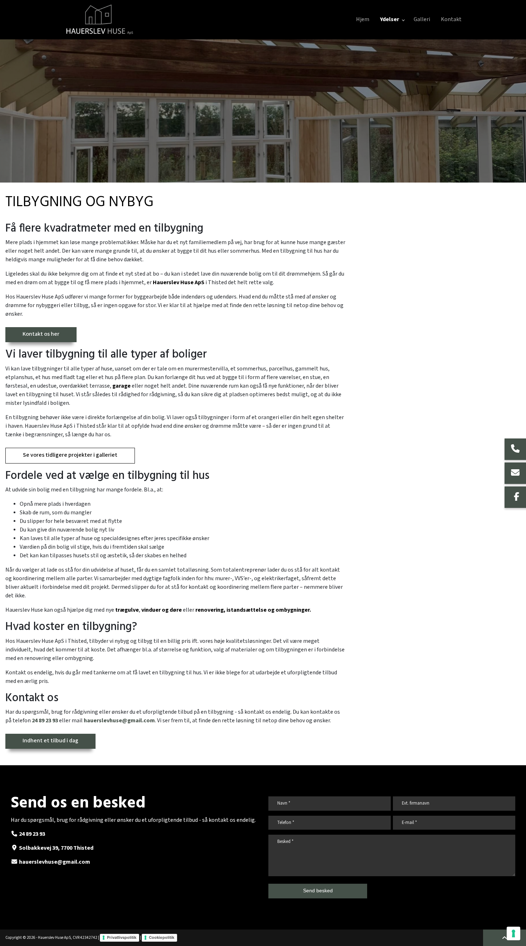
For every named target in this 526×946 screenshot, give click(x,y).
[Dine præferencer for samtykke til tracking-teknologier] (513, 933)
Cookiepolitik (161, 937)
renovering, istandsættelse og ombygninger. (253, 610)
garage (122, 386)
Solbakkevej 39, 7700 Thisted (56, 848)
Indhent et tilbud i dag (50, 740)
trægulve (127, 610)
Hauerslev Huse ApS (178, 282)
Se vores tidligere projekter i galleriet (70, 455)
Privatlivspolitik (121, 937)
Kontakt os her (41, 334)
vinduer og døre (161, 610)
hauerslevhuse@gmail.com (119, 720)
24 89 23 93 (45, 720)
